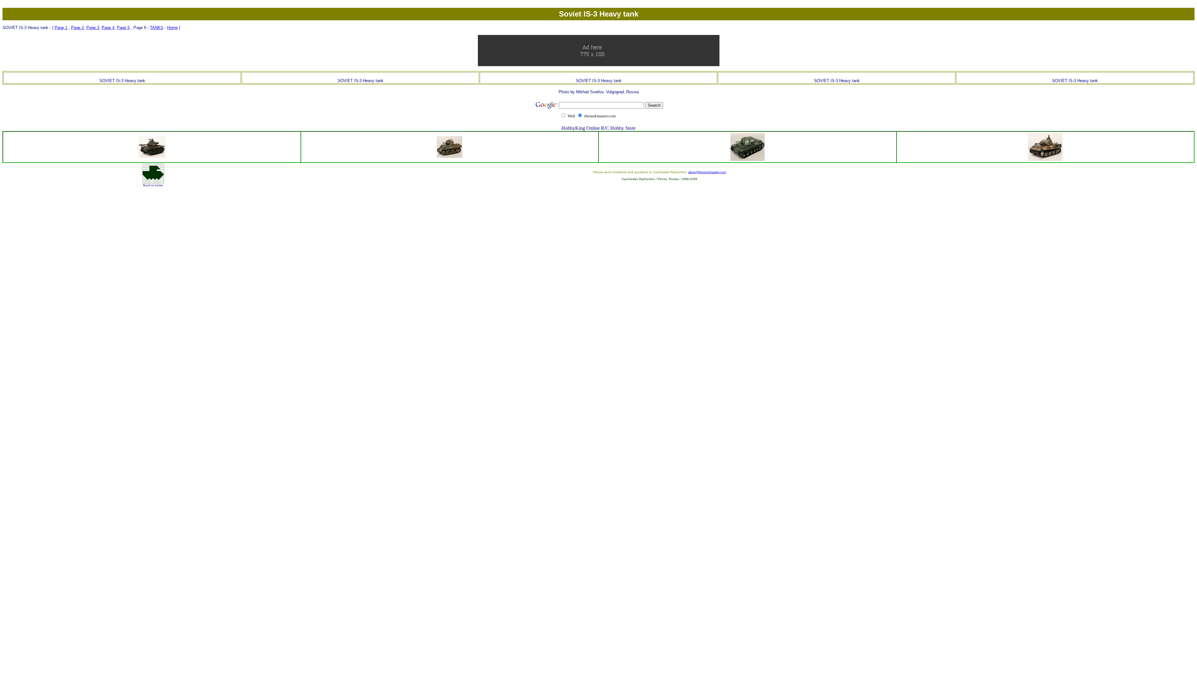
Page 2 (77, 27)
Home (172, 27)
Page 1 (61, 27)
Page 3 (92, 27)
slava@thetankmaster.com (707, 172)
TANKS (156, 27)
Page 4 (108, 27)
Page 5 (123, 27)
